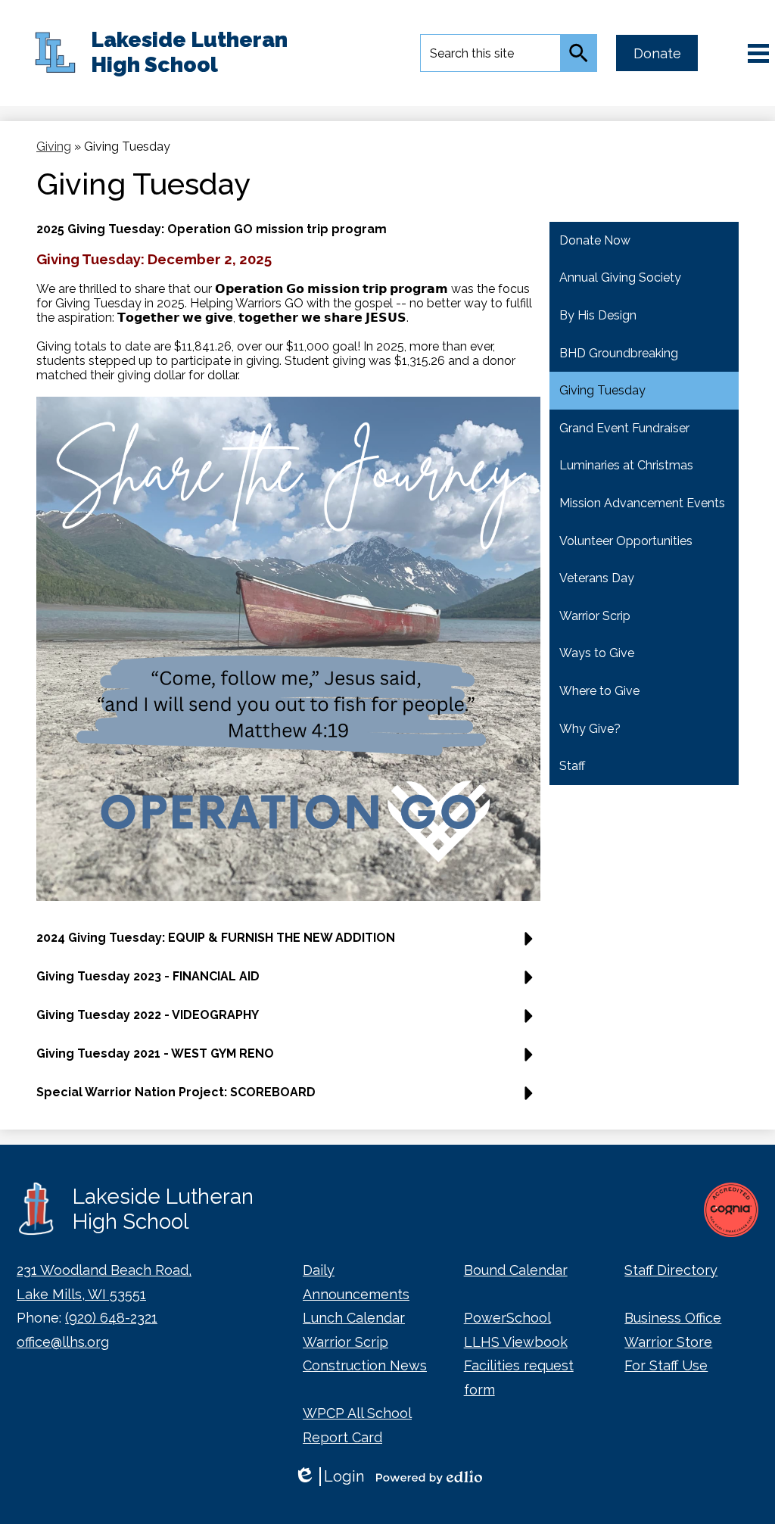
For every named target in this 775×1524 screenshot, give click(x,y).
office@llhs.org (63, 1342)
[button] (288, 943)
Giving (53, 146)
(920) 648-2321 (111, 1318)
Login (329, 1476)
